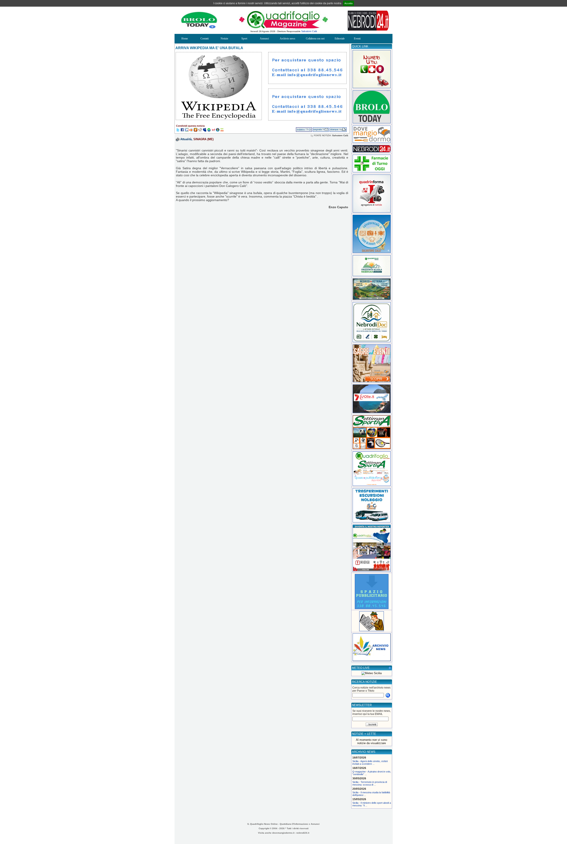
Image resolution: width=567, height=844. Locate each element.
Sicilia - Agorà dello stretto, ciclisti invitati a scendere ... (370, 762)
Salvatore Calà (309, 31)
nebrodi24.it (302, 833)
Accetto (348, 3)
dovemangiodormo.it (283, 833)
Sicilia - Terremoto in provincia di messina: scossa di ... (369, 783)
